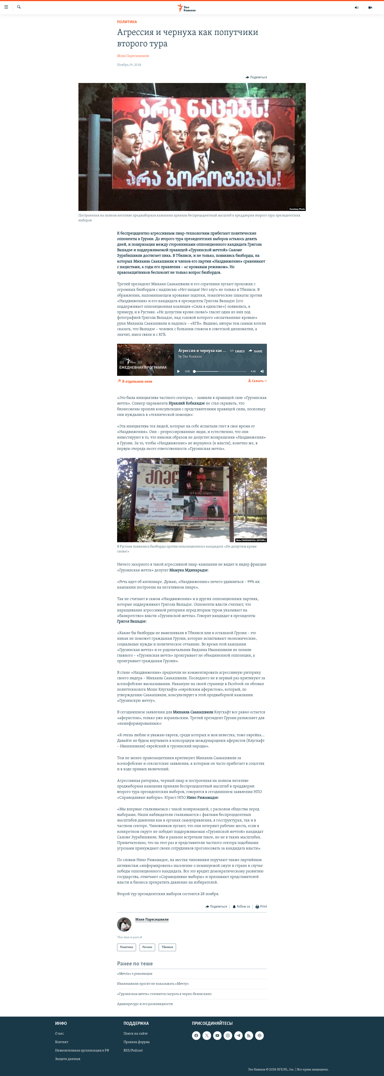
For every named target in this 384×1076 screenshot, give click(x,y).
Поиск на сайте (136, 1034)
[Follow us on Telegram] (238, 1036)
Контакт (61, 1042)
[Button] (256, 77)
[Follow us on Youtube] (217, 1036)
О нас (59, 1034)
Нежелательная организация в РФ (82, 1051)
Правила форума (137, 1042)
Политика (127, 22)
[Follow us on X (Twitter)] (206, 1036)
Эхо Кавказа (192, 356)
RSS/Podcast (133, 1051)
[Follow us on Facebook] (196, 1036)
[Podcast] (259, 1036)
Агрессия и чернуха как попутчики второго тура (223, 351)
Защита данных (67, 1059)
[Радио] (357, 7)
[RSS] (249, 1036)
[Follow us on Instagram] (228, 1036)
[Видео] (370, 7)
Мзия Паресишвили (133, 56)
